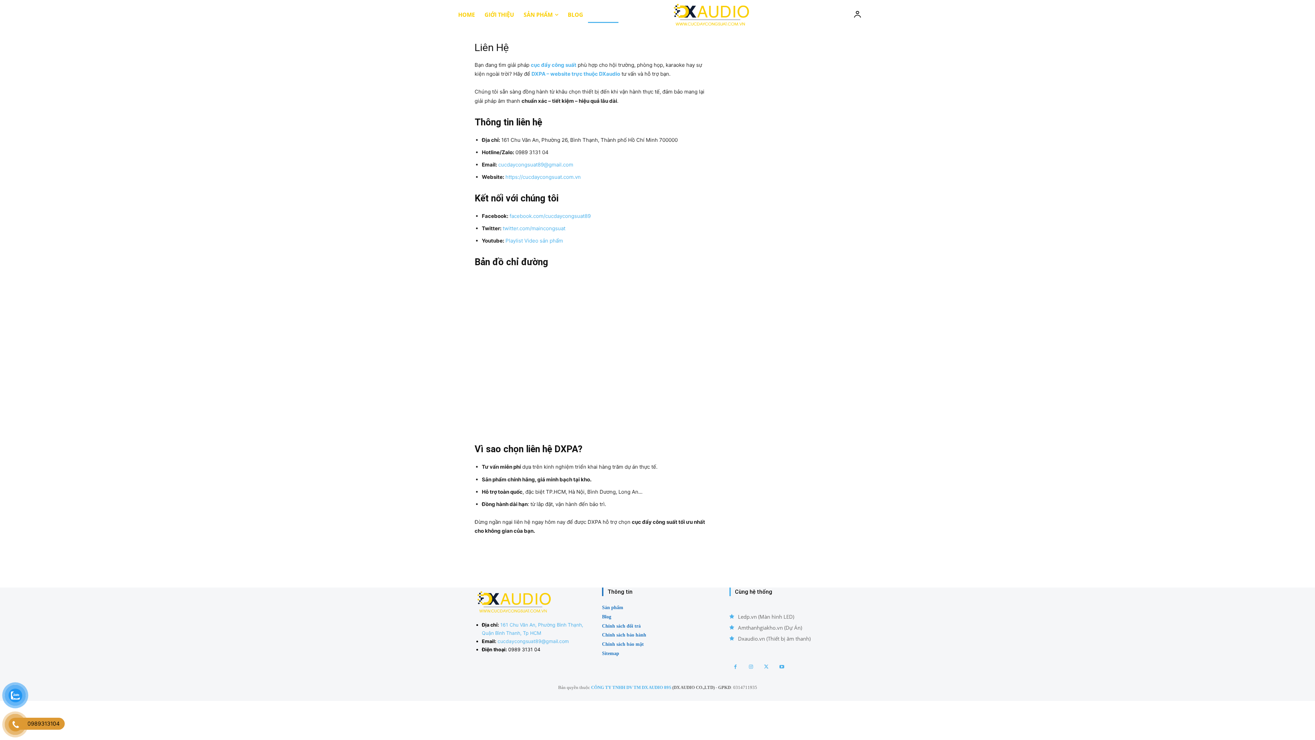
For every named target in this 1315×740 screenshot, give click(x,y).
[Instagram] (751, 667)
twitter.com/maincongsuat (534, 228)
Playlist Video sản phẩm (534, 240)
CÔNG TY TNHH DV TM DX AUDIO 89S (631, 687)
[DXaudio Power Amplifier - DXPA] (710, 14)
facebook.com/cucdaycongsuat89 (550, 216)
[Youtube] (782, 667)
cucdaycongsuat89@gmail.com (535, 164)
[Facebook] (735, 667)
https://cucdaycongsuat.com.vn (543, 177)
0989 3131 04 (524, 649)
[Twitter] (766, 667)
